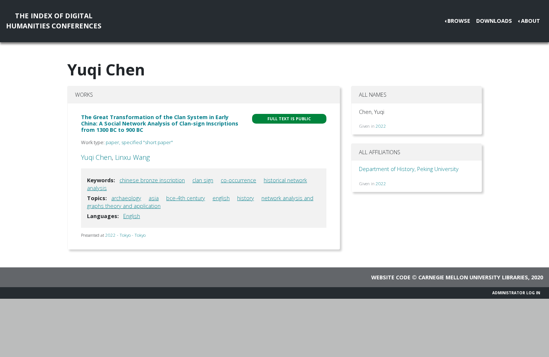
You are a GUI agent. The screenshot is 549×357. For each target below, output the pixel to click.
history (245, 198)
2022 (381, 126)
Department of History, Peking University (409, 169)
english (221, 198)
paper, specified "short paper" (139, 142)
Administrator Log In (516, 292)
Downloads (494, 20)
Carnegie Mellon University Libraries (473, 277)
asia (154, 198)
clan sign (202, 180)
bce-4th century (185, 198)
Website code (390, 277)
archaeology (126, 198)
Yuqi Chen (96, 157)
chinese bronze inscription (152, 180)
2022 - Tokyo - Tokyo (125, 235)
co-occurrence (238, 180)
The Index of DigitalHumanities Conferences (53, 20)
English (131, 216)
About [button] (530, 20)
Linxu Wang (132, 157)
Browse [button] (458, 20)
